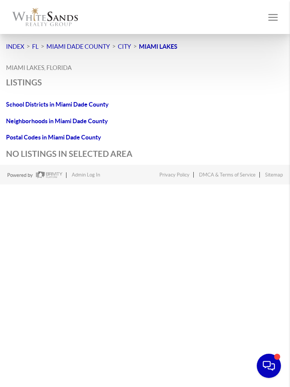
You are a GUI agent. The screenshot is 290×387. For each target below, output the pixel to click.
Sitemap (274, 175)
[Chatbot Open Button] (269, 366)
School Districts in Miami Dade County (57, 104)
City (124, 46)
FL (35, 46)
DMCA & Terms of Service (227, 175)
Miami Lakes (158, 46)
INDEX (15, 46)
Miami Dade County (78, 46)
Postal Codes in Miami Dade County (53, 137)
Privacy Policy (174, 175)
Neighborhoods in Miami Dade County (57, 121)
